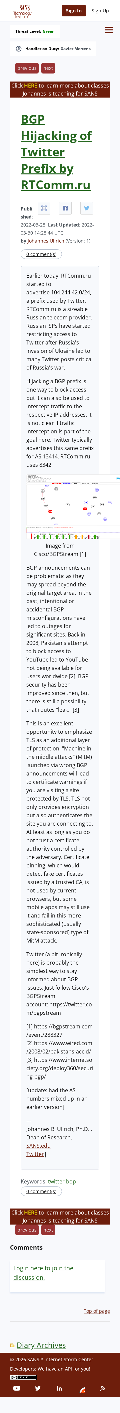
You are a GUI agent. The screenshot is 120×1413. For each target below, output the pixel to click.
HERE (30, 85)
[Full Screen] (44, 208)
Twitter (35, 1154)
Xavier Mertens (76, 48)
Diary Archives (41, 1345)
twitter (56, 1181)
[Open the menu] (109, 30)
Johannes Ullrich (46, 241)
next (48, 68)
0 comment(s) (41, 254)
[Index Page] (21, 10)
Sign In (74, 10)
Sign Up (100, 10)
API (68, 1369)
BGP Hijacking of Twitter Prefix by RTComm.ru (56, 152)
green (49, 31)
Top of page (97, 1311)
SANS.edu (38, 1145)
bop (71, 1181)
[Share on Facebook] (65, 208)
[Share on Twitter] (86, 208)
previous (27, 68)
